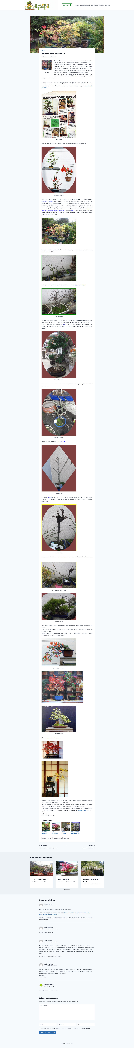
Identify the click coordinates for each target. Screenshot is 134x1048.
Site (79, 1024)
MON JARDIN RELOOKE (88, 847)
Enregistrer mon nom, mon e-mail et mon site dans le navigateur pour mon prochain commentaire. (65, 1028)
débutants (66, 838)
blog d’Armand (82, 810)
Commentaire (44, 1005)
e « (86, 86)
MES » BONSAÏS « (64, 879)
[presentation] (41, 868)
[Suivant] (101, 874)
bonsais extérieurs (57, 838)
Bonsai (43, 50)
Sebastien (47, 940)
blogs (49, 838)
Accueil (77, 5)
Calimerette (46, 56)
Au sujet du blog (85, 5)
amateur (44, 838)
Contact (107, 5)
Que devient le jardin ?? (40, 879)
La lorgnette (48, 984)
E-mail (61, 1024)
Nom (42, 1024)
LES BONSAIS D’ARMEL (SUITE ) (48, 847)
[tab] (64, 889)
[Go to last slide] (32, 874)
